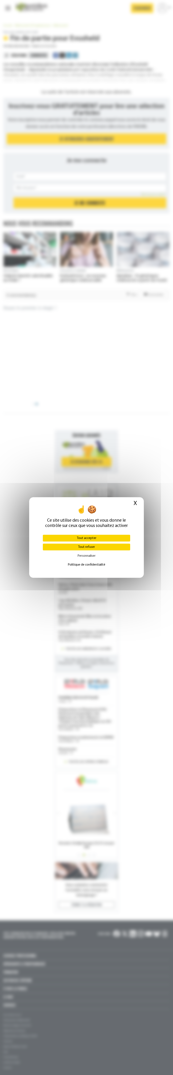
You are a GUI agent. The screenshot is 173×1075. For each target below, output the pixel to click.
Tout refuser (86, 547)
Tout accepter (86, 538)
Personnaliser (86, 556)
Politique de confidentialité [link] (86, 564)
